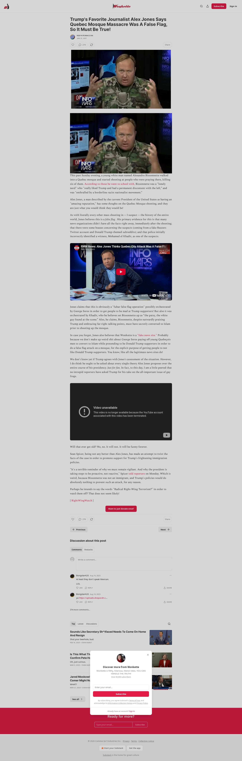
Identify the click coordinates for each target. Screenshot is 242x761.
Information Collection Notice (120, 703)
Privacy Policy (142, 703)
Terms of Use (134, 700)
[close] (148, 655)
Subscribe (121, 694)
